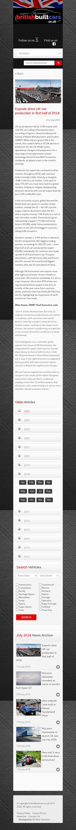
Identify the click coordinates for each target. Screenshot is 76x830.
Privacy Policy (23, 813)
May (23, 491)
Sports (22, 603)
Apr (48, 482)
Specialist (46, 600)
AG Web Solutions (41, 819)
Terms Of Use (39, 813)
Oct (31, 499)
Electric (45, 587)
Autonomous (25, 584)
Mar (40, 482)
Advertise (21, 816)
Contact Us (34, 816)
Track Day (47, 610)
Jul (40, 491)
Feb (31, 482)
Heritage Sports (26, 594)
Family (22, 590)
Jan (23, 482)
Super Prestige (49, 603)
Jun (32, 491)
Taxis (21, 610)
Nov (40, 499)
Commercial (48, 584)
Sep (23, 499)
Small (21, 600)
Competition (25, 587)
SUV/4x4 (46, 606)
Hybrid (45, 594)
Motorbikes (24, 597)
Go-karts (46, 590)
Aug (48, 491)
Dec (49, 499)
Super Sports (25, 606)
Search (26, 617)
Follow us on (27, 40)
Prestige (46, 597)
